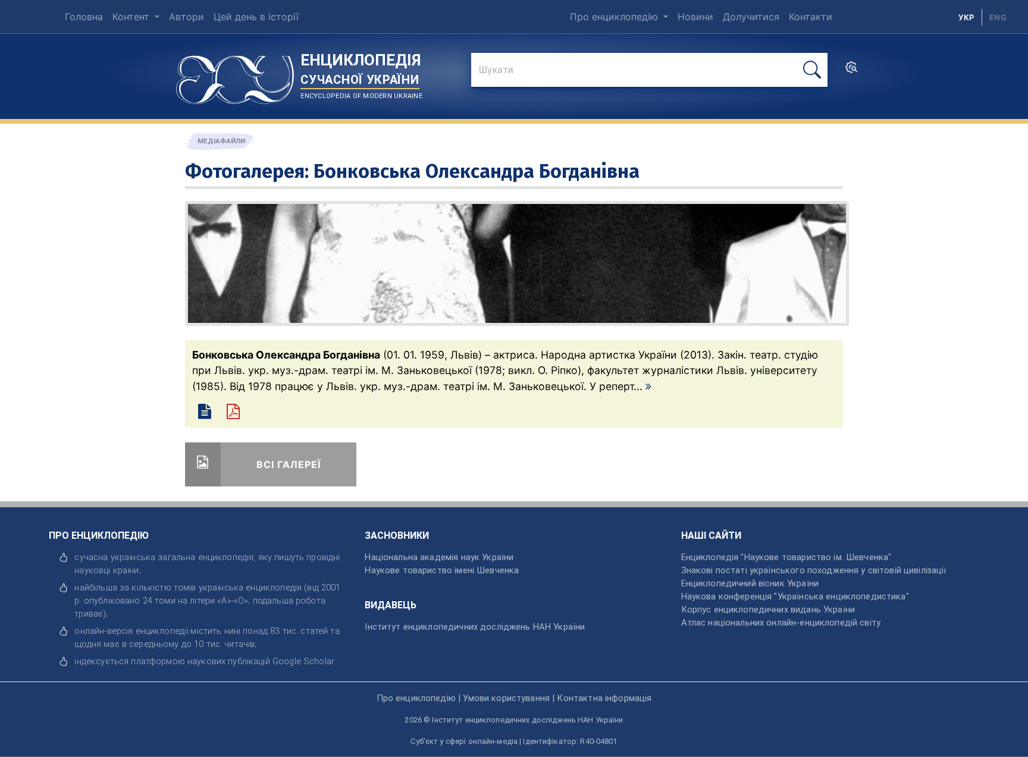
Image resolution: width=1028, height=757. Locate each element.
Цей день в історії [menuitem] (256, 17)
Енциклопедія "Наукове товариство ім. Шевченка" (786, 557)
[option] (998, 17)
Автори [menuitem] (186, 17)
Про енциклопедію (615, 17)
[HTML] (206, 413)
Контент (132, 17)
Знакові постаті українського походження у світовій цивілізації (813, 570)
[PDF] (238, 413)
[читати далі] (648, 386)
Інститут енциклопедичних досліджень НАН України (475, 626)
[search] (851, 70)
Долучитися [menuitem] (751, 17)
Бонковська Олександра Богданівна (477, 171)
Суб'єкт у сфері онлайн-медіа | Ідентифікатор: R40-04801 (513, 741)
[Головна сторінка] (235, 75)
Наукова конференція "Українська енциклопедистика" (795, 596)
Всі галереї (288, 464)
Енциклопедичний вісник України (750, 583)
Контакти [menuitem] (810, 17)
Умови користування (506, 698)
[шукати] (812, 70)
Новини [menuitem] (695, 17)
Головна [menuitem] (84, 17)
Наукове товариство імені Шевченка (442, 570)
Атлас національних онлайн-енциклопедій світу (780, 622)
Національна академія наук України (439, 557)
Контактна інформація (604, 698)
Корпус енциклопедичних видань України (768, 609)
